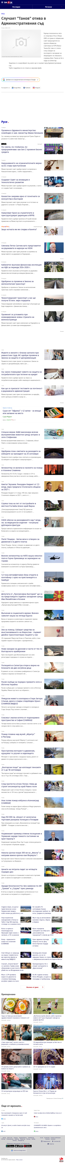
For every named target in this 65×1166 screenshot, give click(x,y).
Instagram (37, 87)
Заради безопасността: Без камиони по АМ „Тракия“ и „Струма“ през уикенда (21, 887)
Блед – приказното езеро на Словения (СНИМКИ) (8, 941)
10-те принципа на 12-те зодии (44, 1067)
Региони (48, 7)
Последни (16, 7)
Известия (51, 1144)
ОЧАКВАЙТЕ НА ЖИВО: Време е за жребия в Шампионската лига (47, 1126)
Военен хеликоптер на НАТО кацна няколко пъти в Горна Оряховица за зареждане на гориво (21, 558)
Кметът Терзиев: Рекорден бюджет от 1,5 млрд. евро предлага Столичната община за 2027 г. (20, 487)
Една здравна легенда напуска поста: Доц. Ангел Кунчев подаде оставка (40, 942)
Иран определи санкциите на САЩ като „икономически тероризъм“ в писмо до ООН (42, 932)
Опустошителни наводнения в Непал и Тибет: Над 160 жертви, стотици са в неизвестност (11, 921)
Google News (17, 87)
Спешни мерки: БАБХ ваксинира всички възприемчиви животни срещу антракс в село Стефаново (20, 434)
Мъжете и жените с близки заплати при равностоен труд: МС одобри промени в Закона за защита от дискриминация (20, 355)
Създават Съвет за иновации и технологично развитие (15, 181)
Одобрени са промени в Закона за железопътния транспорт (17, 282)
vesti (4, 1131)
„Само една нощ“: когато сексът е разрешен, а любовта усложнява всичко (15, 1043)
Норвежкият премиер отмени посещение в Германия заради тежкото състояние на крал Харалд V (21, 836)
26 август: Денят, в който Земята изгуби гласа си (15, 1126)
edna (37, 1116)
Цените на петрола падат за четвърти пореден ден (19, 870)
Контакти (47, 1139)
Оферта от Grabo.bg (6, 408)
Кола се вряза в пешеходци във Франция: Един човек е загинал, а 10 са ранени (10, 932)
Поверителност (46, 1141)
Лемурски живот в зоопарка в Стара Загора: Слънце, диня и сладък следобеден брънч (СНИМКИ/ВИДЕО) (22, 701)
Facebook (27, 87)
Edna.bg (28, 1139)
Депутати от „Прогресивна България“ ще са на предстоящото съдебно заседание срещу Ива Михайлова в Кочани (22, 596)
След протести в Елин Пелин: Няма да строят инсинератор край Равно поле (19, 785)
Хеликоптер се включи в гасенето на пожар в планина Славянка (21, 469)
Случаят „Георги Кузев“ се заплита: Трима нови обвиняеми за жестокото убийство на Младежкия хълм (12, 967)
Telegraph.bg (21, 1140)
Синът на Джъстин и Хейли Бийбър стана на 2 (48, 1113)
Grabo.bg (17, 1139)
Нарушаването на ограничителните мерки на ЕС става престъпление (21, 164)
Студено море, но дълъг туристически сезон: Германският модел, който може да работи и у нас (12, 910)
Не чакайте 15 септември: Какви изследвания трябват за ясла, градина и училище (41, 910)
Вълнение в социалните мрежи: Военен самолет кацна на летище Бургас (20, 614)
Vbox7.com (9, 1137)
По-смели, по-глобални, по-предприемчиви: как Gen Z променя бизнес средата (21, 149)
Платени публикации (56, 1137)
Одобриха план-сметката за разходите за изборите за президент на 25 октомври (21, 452)
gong (37, 1131)
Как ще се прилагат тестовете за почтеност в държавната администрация (21, 389)
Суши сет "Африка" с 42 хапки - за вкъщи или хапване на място (22, 412)
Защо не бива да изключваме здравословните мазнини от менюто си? (15, 1017)
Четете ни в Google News (20, 1150)
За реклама (47, 1137)
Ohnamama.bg (10, 1139)
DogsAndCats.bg (23, 1137)
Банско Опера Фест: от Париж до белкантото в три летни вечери (44, 1092)
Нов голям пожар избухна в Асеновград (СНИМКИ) (20, 801)
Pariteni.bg (22, 1139)
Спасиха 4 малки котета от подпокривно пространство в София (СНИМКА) (20, 718)
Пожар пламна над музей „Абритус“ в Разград (18, 735)
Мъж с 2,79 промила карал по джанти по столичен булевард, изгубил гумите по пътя (10, 978)
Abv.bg (4, 1137)
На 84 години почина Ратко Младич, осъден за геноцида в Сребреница (41, 977)
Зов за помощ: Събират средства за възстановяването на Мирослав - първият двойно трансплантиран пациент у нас (21, 632)
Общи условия (19, 1159)
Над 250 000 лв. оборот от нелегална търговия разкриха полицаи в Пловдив (19, 818)
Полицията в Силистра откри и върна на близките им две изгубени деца (20, 666)
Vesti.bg (33, 1139)
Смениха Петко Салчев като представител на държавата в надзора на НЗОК (21, 246)
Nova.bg (15, 1140)
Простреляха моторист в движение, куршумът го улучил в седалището (18, 752)
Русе (4, 122)
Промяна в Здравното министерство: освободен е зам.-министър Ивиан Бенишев (22, 131)
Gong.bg (16, 1137)
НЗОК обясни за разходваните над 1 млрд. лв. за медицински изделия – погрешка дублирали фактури (21, 522)
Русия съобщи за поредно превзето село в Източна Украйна (21, 683)
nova (4, 1119)
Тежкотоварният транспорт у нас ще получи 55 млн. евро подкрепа (18, 299)
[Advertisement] (32, 104)
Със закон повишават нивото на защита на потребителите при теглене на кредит (21, 373)
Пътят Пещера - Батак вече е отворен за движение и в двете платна (20, 540)
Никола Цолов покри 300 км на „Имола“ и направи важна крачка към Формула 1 (21, 854)
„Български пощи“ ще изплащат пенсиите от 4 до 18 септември (21, 768)
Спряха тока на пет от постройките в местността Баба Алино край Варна (18, 504)
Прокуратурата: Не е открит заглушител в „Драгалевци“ (40, 966)
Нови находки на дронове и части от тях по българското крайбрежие (21, 650)
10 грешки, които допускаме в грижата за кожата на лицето (15, 1068)
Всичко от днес (32, 987)
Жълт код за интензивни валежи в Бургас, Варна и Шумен (41, 920)
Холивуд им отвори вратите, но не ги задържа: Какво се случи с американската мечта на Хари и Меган (47, 956)
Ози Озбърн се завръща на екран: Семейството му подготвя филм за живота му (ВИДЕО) (10, 956)
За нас (41, 1137)
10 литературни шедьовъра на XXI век (14, 1091)
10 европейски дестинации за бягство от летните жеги (47, 1043)
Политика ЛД (57, 1141)
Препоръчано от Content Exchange (54, 1098)
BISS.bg (3, 1139)
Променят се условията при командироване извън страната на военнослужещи (17, 317)
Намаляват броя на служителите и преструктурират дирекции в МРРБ (17, 214)
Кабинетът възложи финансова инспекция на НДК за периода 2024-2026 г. (21, 266)
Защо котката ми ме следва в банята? (19, 229)
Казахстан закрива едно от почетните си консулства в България (20, 197)
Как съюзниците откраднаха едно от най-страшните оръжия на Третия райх (14, 1114)
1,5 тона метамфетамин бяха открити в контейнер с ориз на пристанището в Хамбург (19, 577)
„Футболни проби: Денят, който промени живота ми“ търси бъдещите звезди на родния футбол (47, 1018)
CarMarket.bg (31, 1137)
